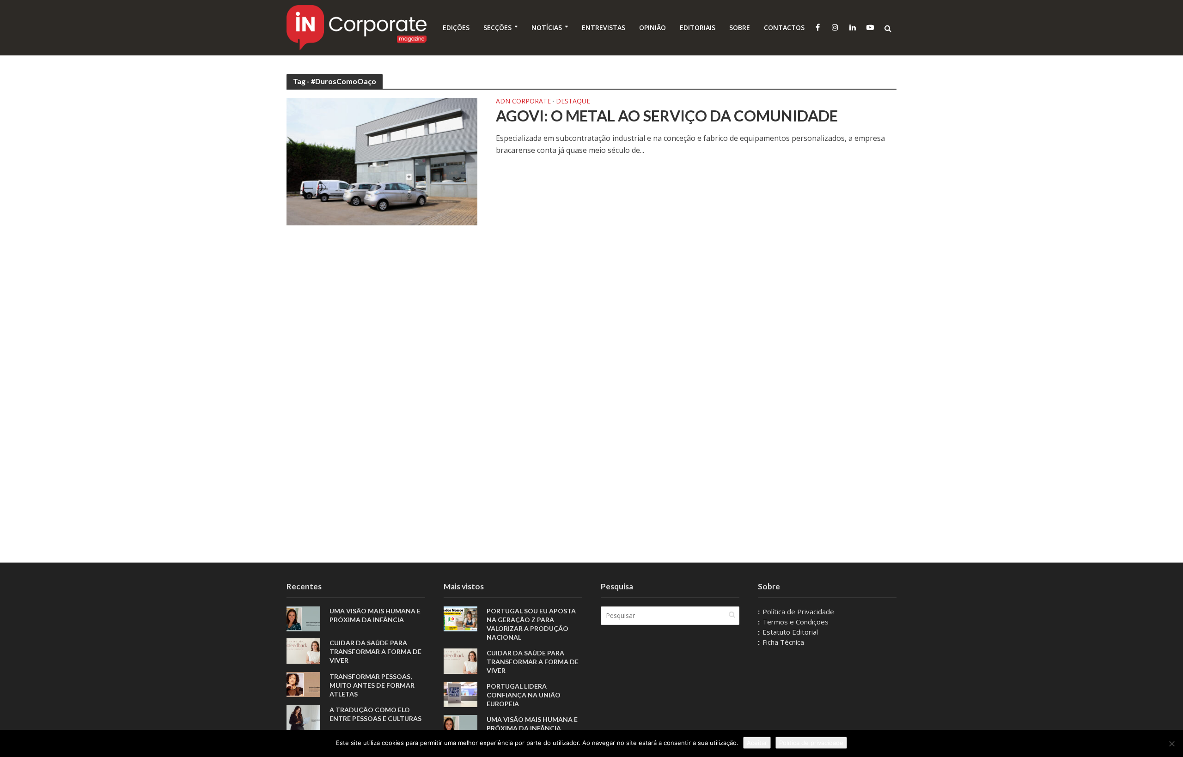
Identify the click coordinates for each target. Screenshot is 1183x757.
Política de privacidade (811, 742)
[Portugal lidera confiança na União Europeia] (460, 693)
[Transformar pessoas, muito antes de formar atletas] (303, 683)
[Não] (1171, 743)
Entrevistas (603, 27)
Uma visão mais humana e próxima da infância (375, 615)
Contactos (784, 27)
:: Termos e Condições (793, 621)
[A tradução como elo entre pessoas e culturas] (303, 716)
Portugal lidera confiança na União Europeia (524, 695)
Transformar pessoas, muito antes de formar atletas (372, 685)
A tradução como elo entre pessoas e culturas (375, 714)
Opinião (652, 27)
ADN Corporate (523, 101)
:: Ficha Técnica (781, 642)
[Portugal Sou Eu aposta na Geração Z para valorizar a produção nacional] (460, 618)
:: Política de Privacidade (796, 611)
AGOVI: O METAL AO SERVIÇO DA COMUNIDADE (667, 115)
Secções (497, 27)
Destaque (573, 101)
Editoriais (697, 27)
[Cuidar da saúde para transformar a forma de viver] (303, 650)
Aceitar (757, 742)
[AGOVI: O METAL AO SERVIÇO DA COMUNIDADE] (382, 161)
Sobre (739, 27)
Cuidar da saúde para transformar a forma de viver (375, 651)
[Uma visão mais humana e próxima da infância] (303, 618)
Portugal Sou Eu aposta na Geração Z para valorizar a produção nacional (531, 624)
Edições (456, 27)
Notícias (546, 27)
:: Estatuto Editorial (788, 631)
